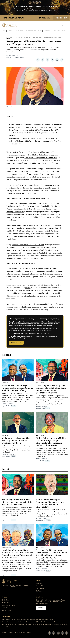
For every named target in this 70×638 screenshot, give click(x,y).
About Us (38, 583)
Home (3, 31)
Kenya (18, 37)
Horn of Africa (6, 602)
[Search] (62, 25)
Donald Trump (38, 37)
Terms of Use (40, 588)
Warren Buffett (26, 37)
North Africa (19, 31)
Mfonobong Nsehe (12, 55)
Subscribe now (61, 18)
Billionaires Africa (50, 37)
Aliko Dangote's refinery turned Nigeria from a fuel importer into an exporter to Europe (17, 502)
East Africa (47, 31)
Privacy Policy (40, 586)
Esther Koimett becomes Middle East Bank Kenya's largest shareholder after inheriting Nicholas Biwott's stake (51, 442)
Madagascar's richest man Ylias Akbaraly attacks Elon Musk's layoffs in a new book (16, 440)
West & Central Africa (33, 31)
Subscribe (41, 607)
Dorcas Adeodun (7, 404)
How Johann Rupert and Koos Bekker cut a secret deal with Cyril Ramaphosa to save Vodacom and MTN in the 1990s (17, 554)
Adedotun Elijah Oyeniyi (10, 454)
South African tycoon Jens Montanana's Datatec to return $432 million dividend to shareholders (50, 503)
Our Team (39, 591)
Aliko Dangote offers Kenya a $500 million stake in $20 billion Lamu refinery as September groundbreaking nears (51, 389)
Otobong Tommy (41, 518)
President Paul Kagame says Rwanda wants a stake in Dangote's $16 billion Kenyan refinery (17, 388)
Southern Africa (59, 31)
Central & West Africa (9, 497)
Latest (10, 31)
